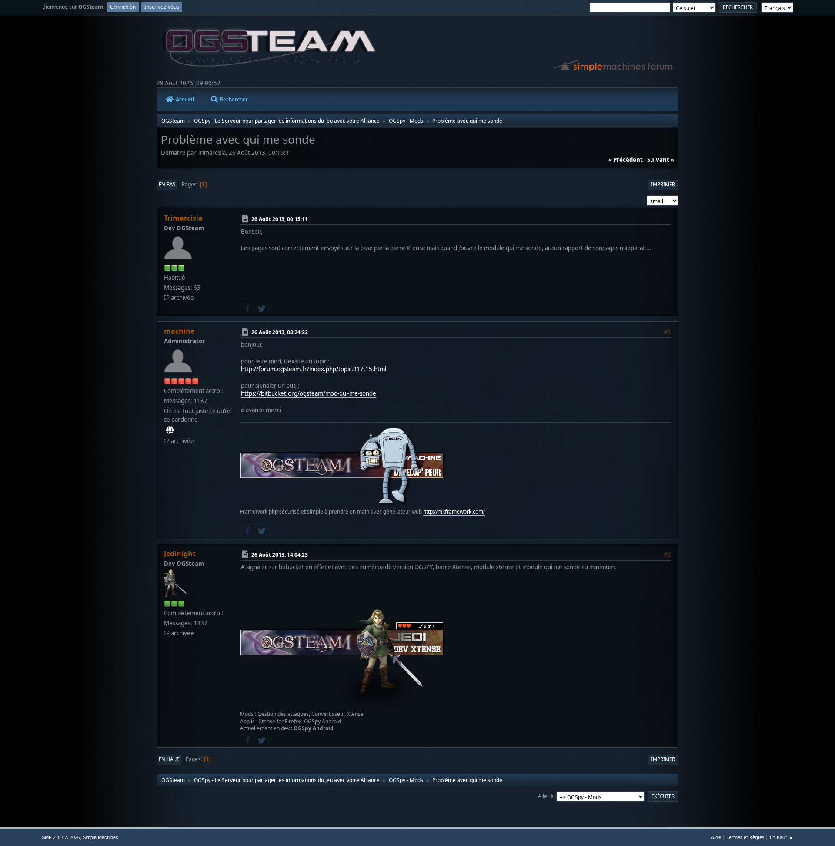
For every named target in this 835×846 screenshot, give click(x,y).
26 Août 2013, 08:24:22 (279, 332)
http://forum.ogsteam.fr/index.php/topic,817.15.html (313, 369)
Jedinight (180, 553)
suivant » (660, 160)
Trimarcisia (183, 218)
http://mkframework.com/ (454, 511)
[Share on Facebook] (247, 309)
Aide (716, 837)
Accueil (185, 99)
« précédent (625, 160)
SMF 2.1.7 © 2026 (61, 837)
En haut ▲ (781, 837)
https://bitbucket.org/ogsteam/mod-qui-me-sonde (308, 393)
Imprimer (663, 184)
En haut (169, 759)
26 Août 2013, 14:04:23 (279, 554)
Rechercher (234, 99)
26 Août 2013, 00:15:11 (279, 219)
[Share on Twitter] (262, 309)
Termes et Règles (745, 837)
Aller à (546, 796)
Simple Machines (100, 837)
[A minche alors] (170, 430)
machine (179, 331)
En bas (167, 184)
